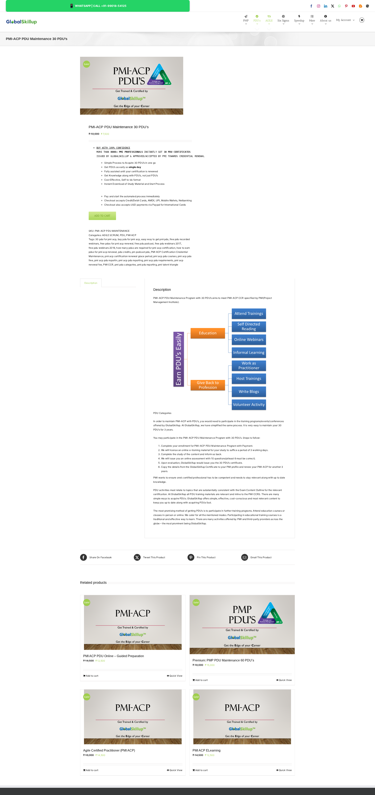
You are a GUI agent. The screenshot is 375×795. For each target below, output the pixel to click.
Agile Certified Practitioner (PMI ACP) (109, 750)
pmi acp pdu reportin (105, 260)
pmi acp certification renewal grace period (128, 256)
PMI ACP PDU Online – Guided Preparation (113, 656)
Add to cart (102, 215)
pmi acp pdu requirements (158, 260)
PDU (122, 235)
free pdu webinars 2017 (168, 243)
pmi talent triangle (168, 264)
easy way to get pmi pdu (155, 239)
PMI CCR (108, 264)
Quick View (176, 675)
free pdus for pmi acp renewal (116, 243)
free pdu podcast (144, 243)
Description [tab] (90, 282)
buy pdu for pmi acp (129, 239)
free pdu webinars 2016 (102, 247)
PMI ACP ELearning (207, 750)
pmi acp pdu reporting (131, 260)
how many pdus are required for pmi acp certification (145, 247)
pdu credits (124, 251)
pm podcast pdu (141, 251)
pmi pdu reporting (147, 264)
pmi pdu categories (125, 264)
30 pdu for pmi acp (105, 239)
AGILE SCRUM (110, 235)
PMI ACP (131, 235)
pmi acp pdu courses (164, 256)
